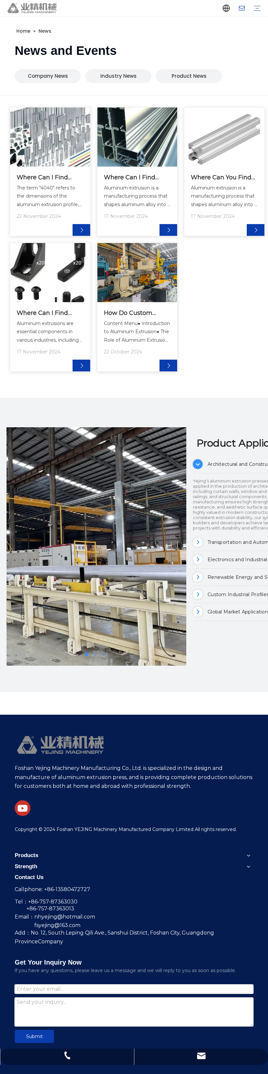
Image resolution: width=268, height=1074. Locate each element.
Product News (189, 76)
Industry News (118, 76)
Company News (48, 76)
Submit (34, 1036)
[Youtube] (22, 808)
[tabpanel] (96, 546)
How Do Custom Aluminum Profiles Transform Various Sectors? (131, 313)
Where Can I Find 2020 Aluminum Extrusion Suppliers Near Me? (45, 313)
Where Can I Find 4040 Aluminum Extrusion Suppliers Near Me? (45, 178)
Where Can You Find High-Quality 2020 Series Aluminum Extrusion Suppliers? (221, 178)
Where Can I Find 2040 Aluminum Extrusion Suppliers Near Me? (132, 178)
